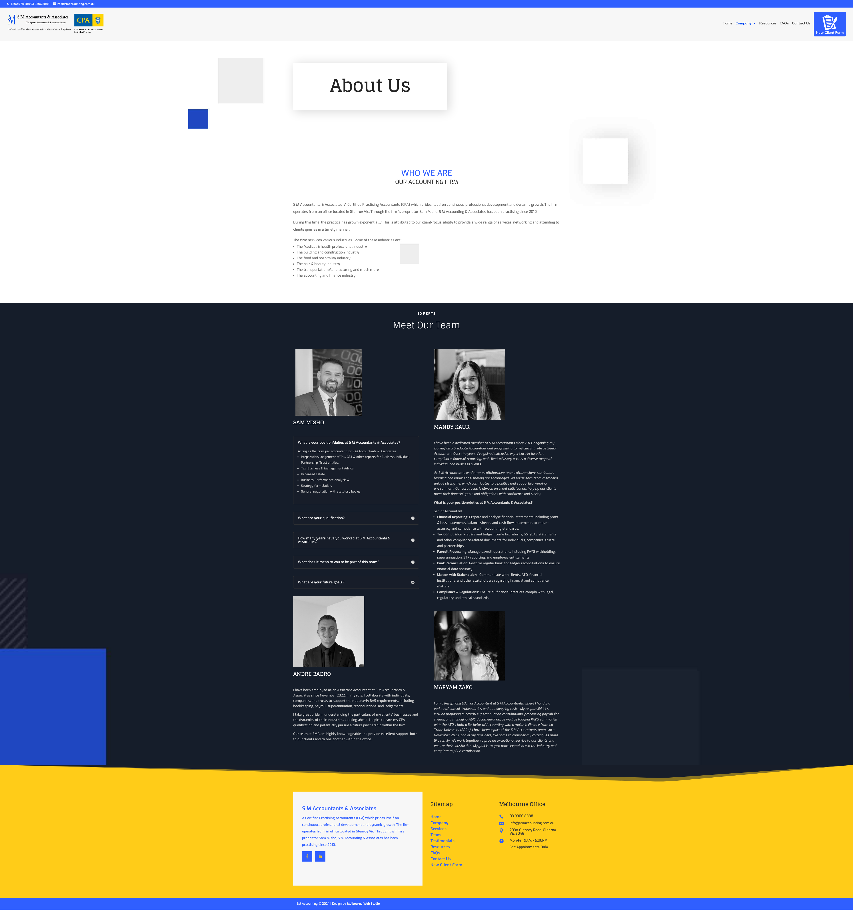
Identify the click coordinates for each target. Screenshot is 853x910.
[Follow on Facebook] (307, 856)
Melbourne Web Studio (363, 904)
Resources (768, 23)
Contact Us (801, 23)
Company (743, 23)
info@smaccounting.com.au (532, 823)
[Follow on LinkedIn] (320, 856)
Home (727, 23)
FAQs (784, 23)
